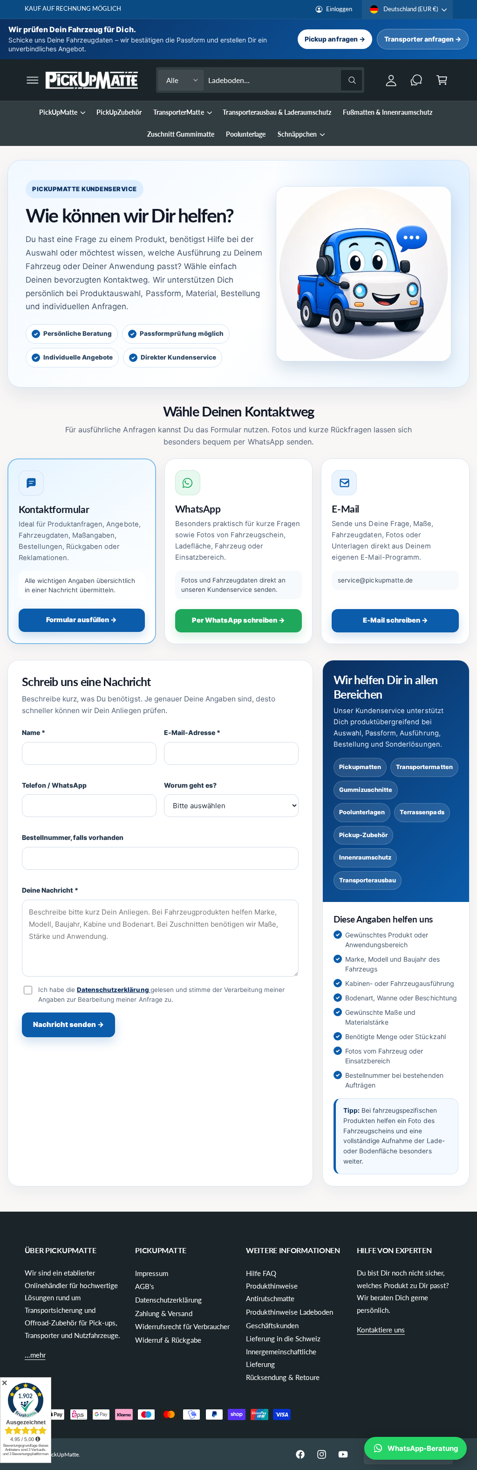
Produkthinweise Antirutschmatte (272, 1292)
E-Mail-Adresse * (192, 732)
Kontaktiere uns (381, 1329)
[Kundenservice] (416, 80)
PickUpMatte (63, 1454)
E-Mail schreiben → (395, 620)
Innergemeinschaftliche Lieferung (281, 1357)
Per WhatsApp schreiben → (238, 620)
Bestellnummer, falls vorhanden (73, 837)
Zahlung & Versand (163, 1313)
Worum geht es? (190, 785)
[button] (32, 80)
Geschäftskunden (272, 1325)
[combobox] (285, 80)
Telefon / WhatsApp (54, 785)
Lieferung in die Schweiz (283, 1338)
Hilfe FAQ (261, 1273)
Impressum (151, 1273)
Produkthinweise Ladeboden (289, 1312)
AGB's (144, 1286)
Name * (33, 732)
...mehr (35, 1355)
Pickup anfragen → (335, 39)
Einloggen (339, 9)
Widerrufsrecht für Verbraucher (182, 1326)
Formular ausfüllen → (81, 620)
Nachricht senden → (68, 1024)
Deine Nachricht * (50, 890)
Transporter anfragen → (422, 39)
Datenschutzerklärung (113, 989)
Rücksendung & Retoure (283, 1377)
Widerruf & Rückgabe (168, 1340)
